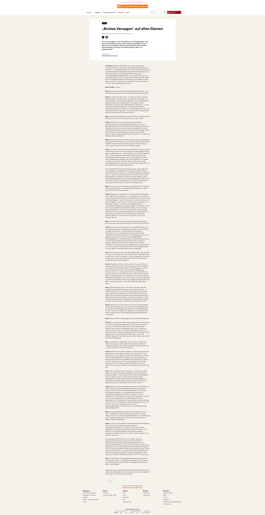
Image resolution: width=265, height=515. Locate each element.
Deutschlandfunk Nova (137, 2)
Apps (124, 495)
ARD (121, 512)
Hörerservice (146, 493)
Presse (165, 495)
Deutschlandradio (168, 493)
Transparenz (166, 499)
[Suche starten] (164, 12)
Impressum (147, 510)
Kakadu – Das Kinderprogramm (91, 499)
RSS (124, 499)
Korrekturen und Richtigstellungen (172, 501)
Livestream (106, 493)
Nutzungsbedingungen (135, 510)
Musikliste (120, 12)
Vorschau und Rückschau (89, 493)
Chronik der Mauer (146, 512)
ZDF (126, 512)
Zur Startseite (109, 481)
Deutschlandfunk (126, 2)
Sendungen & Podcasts (109, 12)
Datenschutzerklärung (121, 510)
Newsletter (126, 497)
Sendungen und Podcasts (89, 495)
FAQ (124, 493)
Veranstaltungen (127, 501)
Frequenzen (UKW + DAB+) (109, 495)
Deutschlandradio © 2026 (132, 509)
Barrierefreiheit (167, 504)
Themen (89, 12)
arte (137, 512)
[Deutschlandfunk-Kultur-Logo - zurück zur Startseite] (132, 6)
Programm (97, 12)
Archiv (128, 12)
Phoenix (131, 512)
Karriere (165, 497)
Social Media (146, 495)
